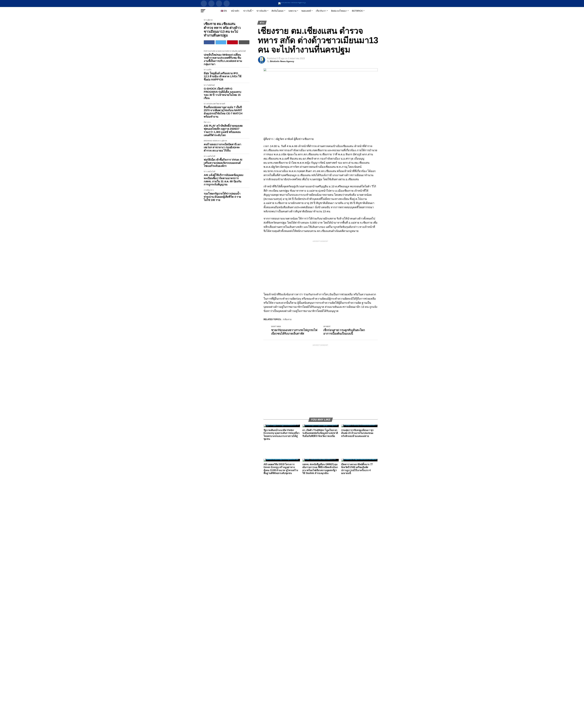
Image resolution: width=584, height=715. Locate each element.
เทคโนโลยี (242, 51)
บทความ (292, 11)
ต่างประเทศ (211, 104)
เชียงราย (288, 320)
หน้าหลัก (235, 11)
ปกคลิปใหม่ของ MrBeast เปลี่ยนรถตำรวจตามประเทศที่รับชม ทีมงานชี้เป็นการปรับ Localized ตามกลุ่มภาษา (223, 59)
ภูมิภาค (209, 20)
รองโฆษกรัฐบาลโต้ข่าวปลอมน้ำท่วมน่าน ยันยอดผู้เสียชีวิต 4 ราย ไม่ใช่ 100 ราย (222, 196)
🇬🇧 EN (224, 11)
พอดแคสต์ (306, 11)
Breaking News (211, 141)
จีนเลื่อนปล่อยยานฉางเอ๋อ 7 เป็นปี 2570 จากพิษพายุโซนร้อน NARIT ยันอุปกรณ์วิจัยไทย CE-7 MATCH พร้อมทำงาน (223, 112)
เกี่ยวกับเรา (321, 11)
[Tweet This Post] (221, 42)
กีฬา (205, 122)
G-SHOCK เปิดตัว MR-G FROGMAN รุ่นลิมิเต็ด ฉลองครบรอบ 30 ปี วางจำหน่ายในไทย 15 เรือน (222, 93)
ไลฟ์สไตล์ (211, 85)
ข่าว (205, 20)
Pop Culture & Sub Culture (216, 51)
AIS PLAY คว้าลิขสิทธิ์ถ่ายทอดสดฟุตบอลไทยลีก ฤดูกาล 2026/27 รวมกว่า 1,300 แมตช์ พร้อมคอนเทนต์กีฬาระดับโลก (223, 130)
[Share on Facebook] (209, 42)
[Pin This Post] (232, 42)
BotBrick (357, 11)
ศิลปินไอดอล (277, 11)
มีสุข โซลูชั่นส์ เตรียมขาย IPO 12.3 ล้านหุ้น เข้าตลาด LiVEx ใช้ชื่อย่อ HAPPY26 (222, 76)
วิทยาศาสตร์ (220, 104)
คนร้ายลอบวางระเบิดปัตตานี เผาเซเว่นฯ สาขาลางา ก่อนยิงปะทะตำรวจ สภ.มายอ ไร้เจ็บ (222, 147)
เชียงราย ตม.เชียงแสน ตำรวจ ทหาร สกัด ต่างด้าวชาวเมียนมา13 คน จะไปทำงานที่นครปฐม (222, 29)
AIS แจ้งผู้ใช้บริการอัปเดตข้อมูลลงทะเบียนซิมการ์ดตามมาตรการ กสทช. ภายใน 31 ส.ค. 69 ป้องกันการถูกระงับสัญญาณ (223, 180)
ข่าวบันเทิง (262, 11)
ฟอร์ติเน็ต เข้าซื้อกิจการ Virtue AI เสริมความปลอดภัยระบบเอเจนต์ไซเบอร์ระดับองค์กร (223, 162)
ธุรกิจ (209, 70)
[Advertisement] (321, 264)
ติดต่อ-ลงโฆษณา (339, 11)
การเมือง (207, 190)
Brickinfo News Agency (282, 61)
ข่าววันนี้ (247, 11)
